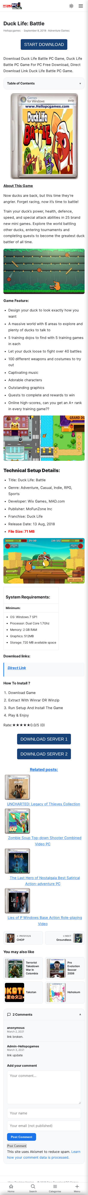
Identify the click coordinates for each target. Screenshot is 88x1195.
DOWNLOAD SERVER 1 (44, 739)
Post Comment (21, 1137)
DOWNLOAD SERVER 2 (44, 754)
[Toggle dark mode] (71, 6)
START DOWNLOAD (44, 44)
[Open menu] (80, 6)
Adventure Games (58, 30)
